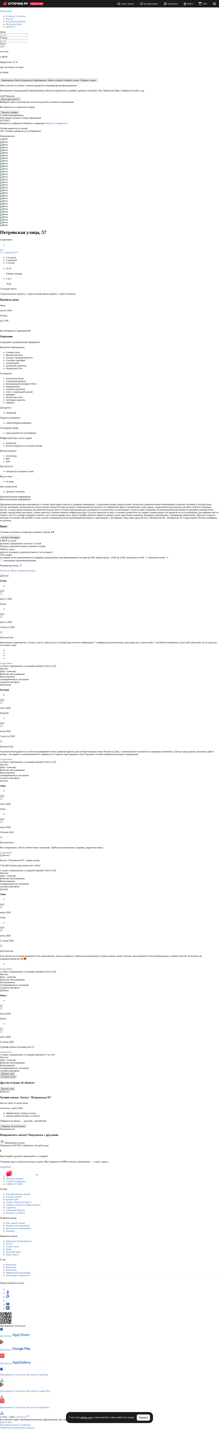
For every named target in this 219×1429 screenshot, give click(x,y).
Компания (11, 1264)
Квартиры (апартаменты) (19, 1241)
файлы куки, (87, 1417)
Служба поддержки (16, 1181)
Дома (8, 1249)
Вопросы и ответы (15, 1213)
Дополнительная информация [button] (15, 496)
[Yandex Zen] (8, 1308)
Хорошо (143, 1417)
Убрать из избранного (57, 123)
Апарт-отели (12, 1246)
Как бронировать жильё (18, 1194)
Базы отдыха (12, 1254)
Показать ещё (7, 1074)
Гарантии (11, 1207)
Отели (9, 1244)
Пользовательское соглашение (15, 1425)
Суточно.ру (22, 1417)
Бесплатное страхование (18, 1228)
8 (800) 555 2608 (14, 1184)
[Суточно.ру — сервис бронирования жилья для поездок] (15, 3)
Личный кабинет (14, 1178)
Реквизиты (11, 1270)
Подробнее (5, 1167)
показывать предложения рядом (20, 560)
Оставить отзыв (8, 1077)
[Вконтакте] (8, 1301)
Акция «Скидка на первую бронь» (23, 1205)
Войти (190, 4)
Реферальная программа (18, 1272)
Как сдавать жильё (15, 1223)
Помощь (10, 1231)
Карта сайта (6, 1422)
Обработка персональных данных (17, 1427)
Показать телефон (9, 112)
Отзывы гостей (13, 1197)
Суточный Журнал (15, 1210)
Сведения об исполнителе (13, 1126)
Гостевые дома (13, 1252)
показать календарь (10, 537)
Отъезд (3, 37)
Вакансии (11, 1267)
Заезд (2, 32)
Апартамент (6, 663)
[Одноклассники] (8, 1293)
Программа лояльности (18, 1275)
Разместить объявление (18, 1225)
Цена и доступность (10, 99)
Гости (3, 43)
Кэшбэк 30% (12, 1199)
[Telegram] (8, 1289)
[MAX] (8, 1297)
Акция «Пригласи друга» (19, 1202)
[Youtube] (8, 1304)
